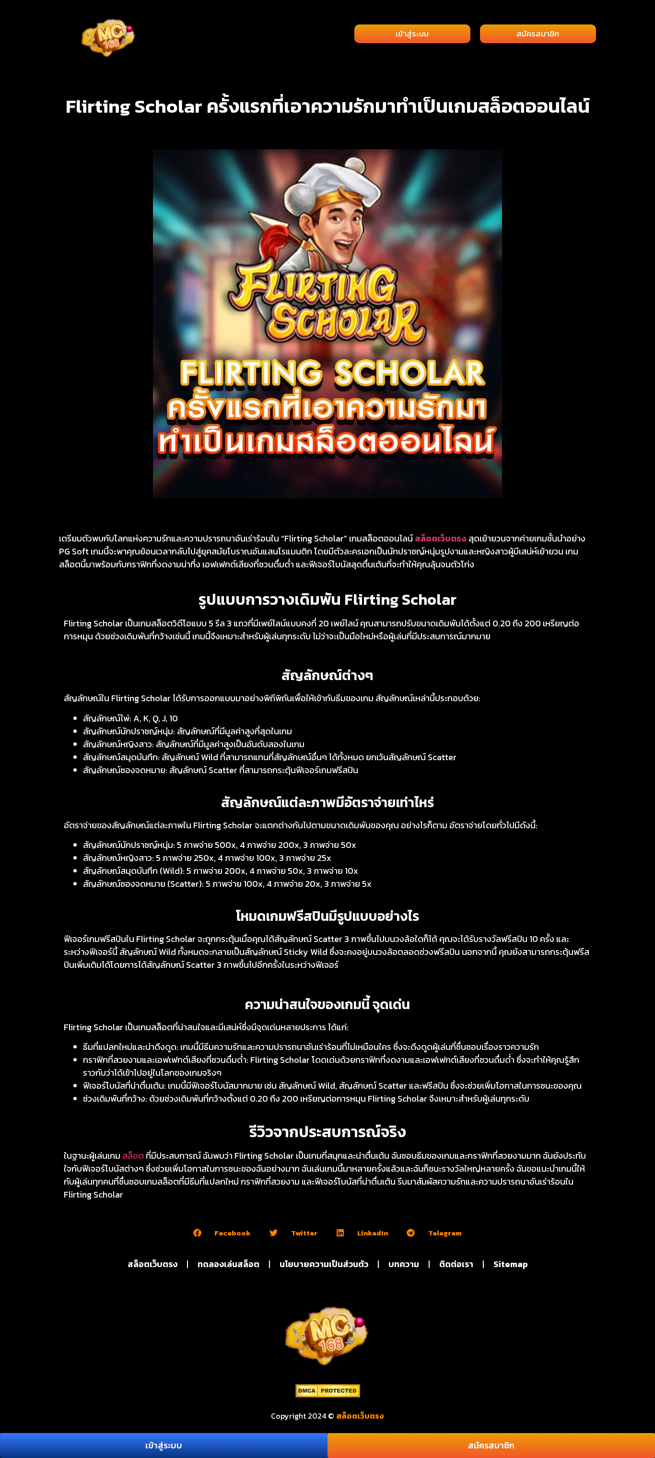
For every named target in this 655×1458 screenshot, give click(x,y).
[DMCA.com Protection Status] (327, 1394)
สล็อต (133, 1155)
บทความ (403, 1264)
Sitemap (510, 1264)
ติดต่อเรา (456, 1264)
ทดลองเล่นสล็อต (228, 1264)
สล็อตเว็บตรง (441, 538)
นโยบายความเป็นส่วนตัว (324, 1264)
